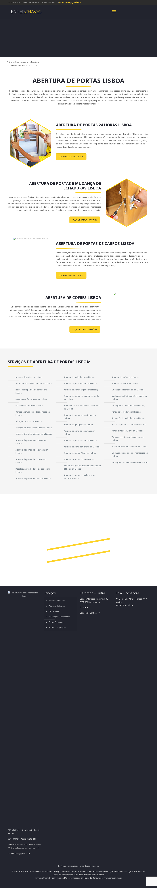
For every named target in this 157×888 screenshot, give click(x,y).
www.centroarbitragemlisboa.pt (49, 878)
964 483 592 (49, 2)
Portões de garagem (57, 627)
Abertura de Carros (57, 601)
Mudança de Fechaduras (59, 617)
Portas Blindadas (56, 622)
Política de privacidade (68, 866)
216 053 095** (14, 830)
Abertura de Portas (57, 606)
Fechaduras (54, 611)
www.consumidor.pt (113, 878)
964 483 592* (13, 839)
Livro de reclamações (89, 866)
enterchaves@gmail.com (70, 2)
